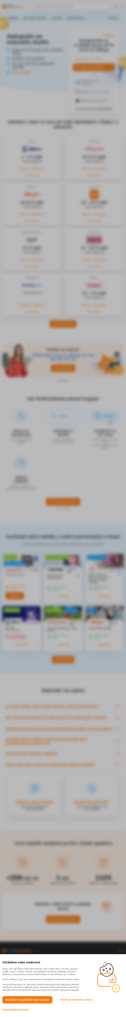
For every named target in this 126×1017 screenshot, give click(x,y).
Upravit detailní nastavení (15, 1009)
